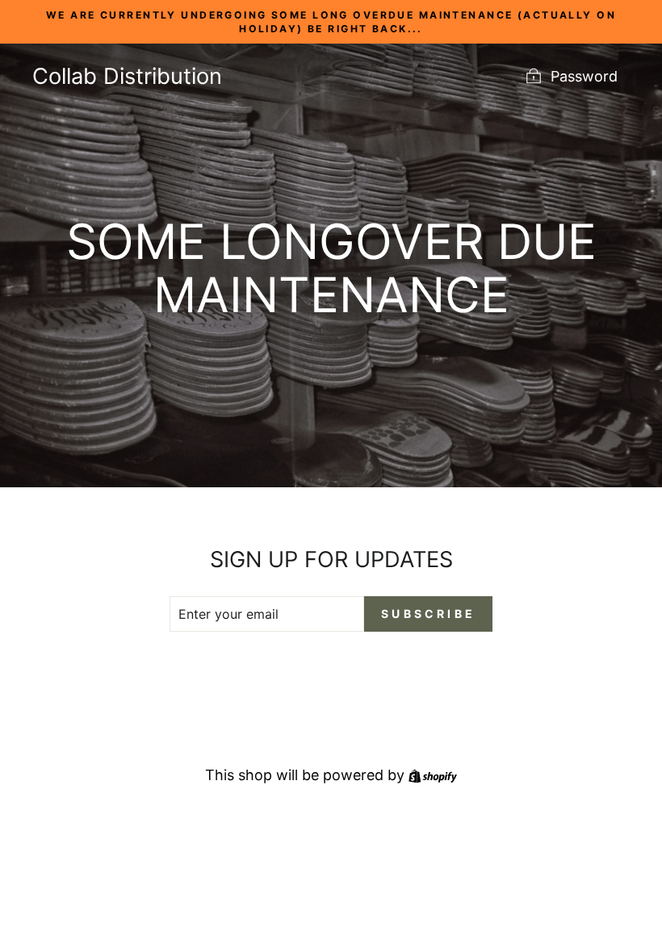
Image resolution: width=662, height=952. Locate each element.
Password (584, 76)
